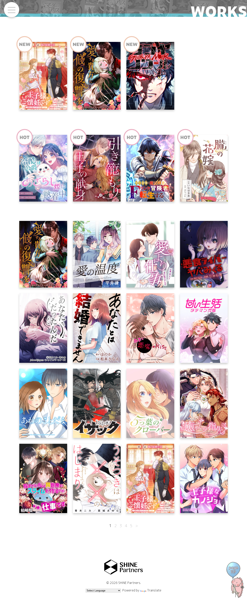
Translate (154, 590)
